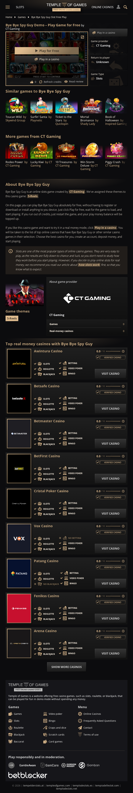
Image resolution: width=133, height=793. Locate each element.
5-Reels (33, 196)
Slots (20, 7)
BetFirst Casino (47, 456)
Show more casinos (66, 667)
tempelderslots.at (33, 785)
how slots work (89, 265)
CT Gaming (76, 192)
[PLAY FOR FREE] (17, 105)
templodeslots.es (82, 785)
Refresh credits (52, 81)
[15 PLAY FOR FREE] (91, 105)
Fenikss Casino (46, 596)
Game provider (99, 41)
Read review (76, 81)
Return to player (100, 57)
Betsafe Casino (46, 386)
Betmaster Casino (49, 421)
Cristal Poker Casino (51, 491)
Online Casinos (103, 7)
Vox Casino (43, 526)
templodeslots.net (66, 788)
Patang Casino (46, 561)
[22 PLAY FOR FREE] (66, 105)
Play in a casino (106, 32)
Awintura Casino (48, 351)
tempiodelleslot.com (107, 785)
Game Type (97, 74)
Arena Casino (45, 631)
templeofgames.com (58, 785)
